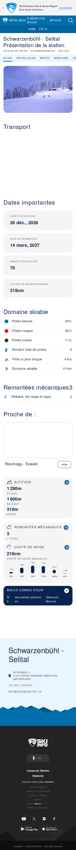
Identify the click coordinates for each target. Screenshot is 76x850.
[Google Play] (29, 828)
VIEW (64, 464)
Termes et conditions (38, 795)
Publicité (38, 776)
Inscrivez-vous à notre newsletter (38, 781)
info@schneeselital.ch (25, 691)
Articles (55, 20)
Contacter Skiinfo (38, 770)
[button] (70, 20)
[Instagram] (44, 819)
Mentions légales (38, 787)
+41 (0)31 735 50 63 (20, 685)
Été (41, 29)
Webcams (61, 57)
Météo (45, 57)
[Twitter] (34, 819)
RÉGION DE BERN (15, 50)
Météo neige (26, 57)
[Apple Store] (49, 828)
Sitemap (38, 799)
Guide (7, 57)
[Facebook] (54, 819)
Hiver (32, 29)
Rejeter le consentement (38, 807)
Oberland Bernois (52, 599)
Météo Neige (17, 20)
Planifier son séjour (36, 20)
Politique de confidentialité (38, 791)
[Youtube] (24, 819)
